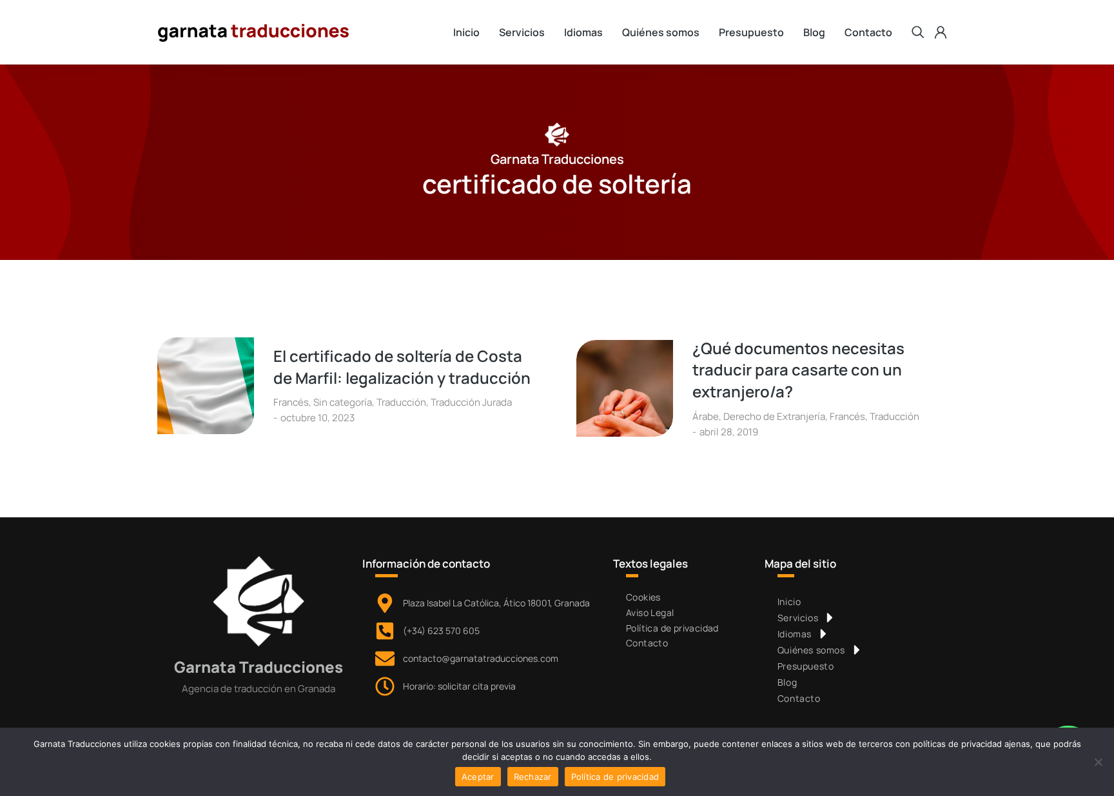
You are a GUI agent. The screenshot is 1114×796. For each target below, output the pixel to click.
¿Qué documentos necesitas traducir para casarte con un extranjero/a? (798, 369)
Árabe (705, 416)
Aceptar (478, 776)
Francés (291, 402)
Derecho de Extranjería (774, 416)
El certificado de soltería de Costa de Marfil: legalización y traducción (402, 366)
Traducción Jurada (471, 402)
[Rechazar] (1097, 761)
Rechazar (533, 776)
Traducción (401, 402)
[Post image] (205, 385)
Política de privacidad (615, 776)
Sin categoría (342, 402)
